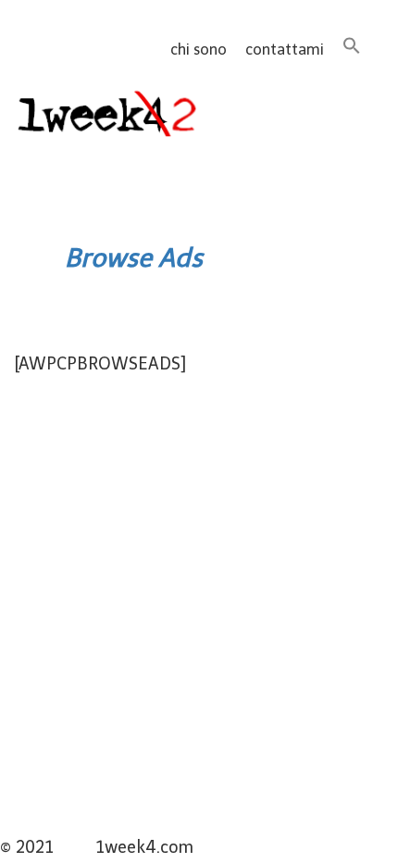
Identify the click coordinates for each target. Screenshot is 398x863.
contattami (284, 49)
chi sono (198, 49)
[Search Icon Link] (352, 49)
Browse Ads (134, 258)
